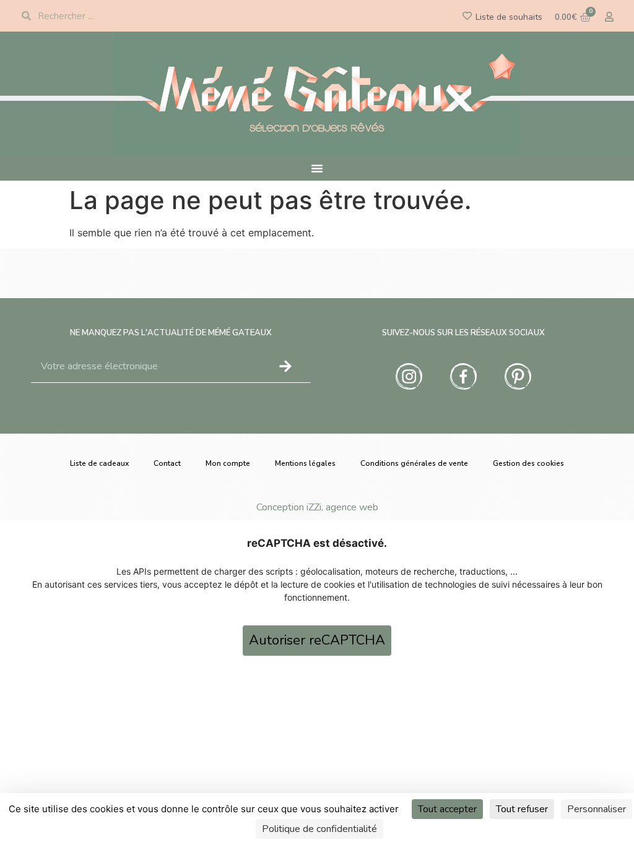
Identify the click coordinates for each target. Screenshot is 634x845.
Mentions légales (305, 463)
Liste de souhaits (509, 17)
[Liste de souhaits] (467, 15)
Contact (167, 463)
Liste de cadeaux (99, 463)
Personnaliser (596, 809)
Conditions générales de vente (414, 463)
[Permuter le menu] (317, 168)
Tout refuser (522, 809)
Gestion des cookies (528, 463)
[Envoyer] (285, 366)
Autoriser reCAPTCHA (317, 640)
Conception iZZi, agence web (317, 507)
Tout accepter (447, 809)
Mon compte (228, 463)
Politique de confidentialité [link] (319, 829)
